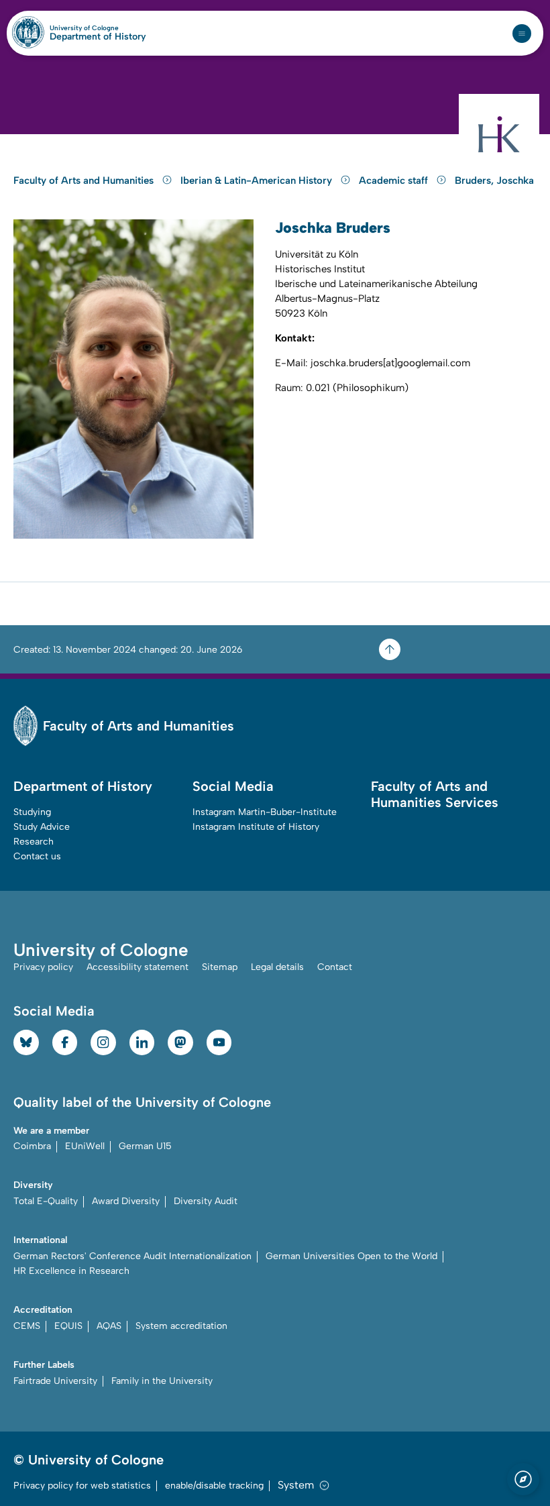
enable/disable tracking (214, 1485)
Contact (334, 967)
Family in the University (162, 1381)
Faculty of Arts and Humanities (84, 180)
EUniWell (85, 1146)
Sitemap (219, 967)
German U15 (145, 1146)
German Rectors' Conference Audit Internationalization (132, 1256)
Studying (32, 812)
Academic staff (395, 180)
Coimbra (32, 1146)
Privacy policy (43, 967)
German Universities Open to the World (351, 1256)
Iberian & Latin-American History (257, 180)
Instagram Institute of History (255, 826)
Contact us (37, 856)
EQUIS (68, 1326)
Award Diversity (126, 1201)
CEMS (26, 1326)
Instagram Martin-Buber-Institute (264, 812)
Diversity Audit (205, 1201)
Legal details (277, 967)
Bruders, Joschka (494, 180)
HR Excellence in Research (71, 1271)
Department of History (98, 37)
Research (33, 841)
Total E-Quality (45, 1201)
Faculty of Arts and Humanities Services (434, 794)
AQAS (109, 1326)
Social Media (233, 786)
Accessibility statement (137, 967)
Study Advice (41, 826)
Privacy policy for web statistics (82, 1485)
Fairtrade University (55, 1381)
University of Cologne (98, 28)
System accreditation (181, 1326)
